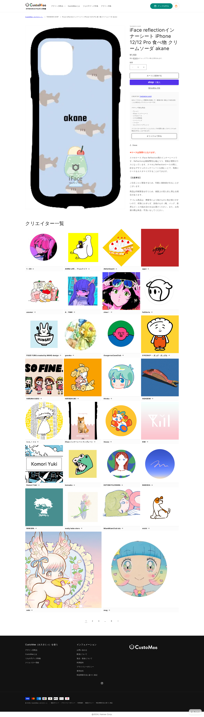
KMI (144, 442)
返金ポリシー (55, 703)
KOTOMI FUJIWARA (112, 485)
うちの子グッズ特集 (33, 658)
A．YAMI (69, 312)
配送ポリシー (89, 703)
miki (28, 610)
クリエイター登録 (32, 663)
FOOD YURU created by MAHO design (42, 355)
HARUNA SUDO (32, 399)
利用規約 (80, 663)
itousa (106, 442)
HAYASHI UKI (70, 399)
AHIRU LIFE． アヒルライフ (76, 269)
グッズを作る (163, 6)
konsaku (68, 485)
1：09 (28, 269)
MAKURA (30, 528)
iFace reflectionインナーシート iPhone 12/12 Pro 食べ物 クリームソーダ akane (89, 17)
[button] (58, 6)
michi (144, 528)
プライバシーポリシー (85, 667)
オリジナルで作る (154, 136)
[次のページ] (118, 621)
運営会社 (80, 671)
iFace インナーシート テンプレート (79, 442)
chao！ (107, 312)
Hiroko (107, 399)
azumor (29, 312)
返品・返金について (84, 658)
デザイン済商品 (31, 650)
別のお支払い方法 (154, 88)
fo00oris (146, 312)
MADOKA (146, 485)
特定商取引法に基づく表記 (87, 675)
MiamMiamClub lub (112, 528)
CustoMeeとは (31, 654)
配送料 (135, 58)
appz (144, 269)
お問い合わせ (82, 650)
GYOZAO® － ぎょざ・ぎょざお (154, 355)
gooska (68, 355)
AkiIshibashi (109, 269)
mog (106, 610)
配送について (82, 654)
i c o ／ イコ (31, 442)
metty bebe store (72, 528)
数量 (131, 62)
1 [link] (86, 621)
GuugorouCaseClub (112, 355)
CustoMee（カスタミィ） (34, 17)
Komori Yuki (31, 485)
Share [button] (134, 145)
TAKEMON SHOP (53, 17)
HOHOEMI (146, 399)
